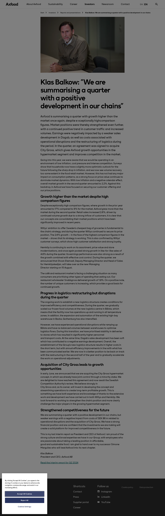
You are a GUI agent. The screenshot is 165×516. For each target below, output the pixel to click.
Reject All (24, 500)
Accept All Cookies (24, 494)
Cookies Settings (24, 507)
